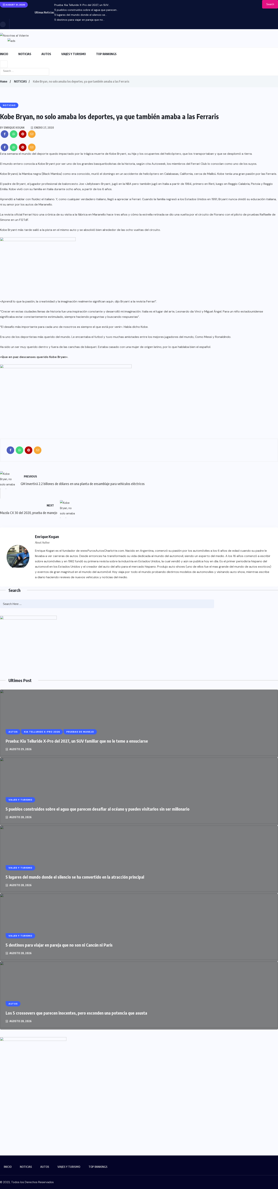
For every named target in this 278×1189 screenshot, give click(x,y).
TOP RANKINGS (106, 54)
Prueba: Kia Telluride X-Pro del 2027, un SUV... (82, 5)
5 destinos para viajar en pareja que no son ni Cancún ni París (59, 945)
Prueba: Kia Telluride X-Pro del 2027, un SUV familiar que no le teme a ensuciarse (77, 741)
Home (3, 81)
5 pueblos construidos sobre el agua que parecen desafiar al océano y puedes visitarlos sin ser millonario (97, 809)
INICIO (4, 54)
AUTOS (46, 54)
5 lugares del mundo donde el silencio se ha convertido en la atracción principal (75, 877)
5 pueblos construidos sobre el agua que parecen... (86, 10)
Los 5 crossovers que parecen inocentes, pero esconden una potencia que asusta (76, 1013)
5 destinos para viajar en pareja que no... (79, 19)
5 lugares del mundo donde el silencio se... (80, 14)
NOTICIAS (24, 54)
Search (270, 4)
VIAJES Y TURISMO (73, 54)
